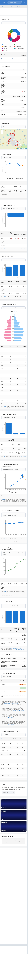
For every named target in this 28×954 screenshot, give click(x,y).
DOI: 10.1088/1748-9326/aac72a (18, 649)
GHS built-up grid (5, 197)
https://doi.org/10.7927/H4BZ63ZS (8, 724)
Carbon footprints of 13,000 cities (15, 648)
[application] (13, 35)
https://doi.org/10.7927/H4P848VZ (19, 710)
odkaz (3, 500)
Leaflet (18, 148)
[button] (14, 2)
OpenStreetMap (24, 148)
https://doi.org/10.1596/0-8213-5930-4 (11, 703)
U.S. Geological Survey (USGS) (8, 778)
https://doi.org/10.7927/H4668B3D (8, 717)
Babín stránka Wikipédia (9, 792)
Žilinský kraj (19, 6)
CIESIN (5, 296)
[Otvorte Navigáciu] (24, 2)
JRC (4, 195)
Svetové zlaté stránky (5, 6)
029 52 (25, 116)
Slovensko (13, 6)
